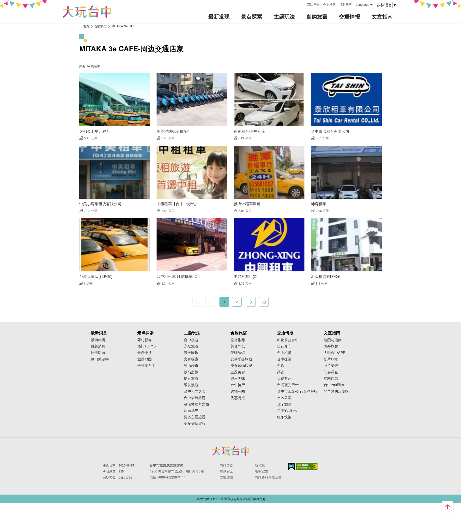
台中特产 (237, 385)
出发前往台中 (288, 340)
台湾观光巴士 (288, 385)
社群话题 (98, 353)
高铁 (280, 372)
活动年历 (98, 340)
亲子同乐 (191, 353)
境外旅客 (346, 4)
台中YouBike (287, 410)
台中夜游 (191, 340)
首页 (86, 26)
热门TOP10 (146, 346)
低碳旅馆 (237, 353)
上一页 (210, 302)
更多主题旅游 (195, 417)
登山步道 (191, 366)
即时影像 (144, 340)
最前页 (197, 302)
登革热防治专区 (336, 391)
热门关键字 (100, 359)
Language (362, 4)
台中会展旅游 (195, 398)
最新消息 (98, 346)
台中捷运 (284, 359)
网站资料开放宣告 (268, 477)
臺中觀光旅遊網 (86, 11)
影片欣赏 (331, 359)
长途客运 (284, 378)
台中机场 (284, 353)
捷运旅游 (191, 378)
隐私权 (260, 465)
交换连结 (226, 477)
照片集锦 (331, 366)
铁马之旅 (191, 372)
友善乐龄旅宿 (241, 359)
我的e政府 (291, 466)
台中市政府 (230, 451)
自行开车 (284, 346)
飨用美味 (237, 378)
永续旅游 (191, 346)
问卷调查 (331, 372)
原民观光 (191, 410)
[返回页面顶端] (447, 507)
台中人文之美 (195, 391)
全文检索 (329, 4)
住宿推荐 (237, 340)
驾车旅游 (284, 404)
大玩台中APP (334, 353)
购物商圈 (237, 391)
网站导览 (313, 4)
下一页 (251, 302)
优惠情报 (237, 398)
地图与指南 (333, 340)
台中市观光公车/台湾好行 (297, 391)
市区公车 (284, 398)
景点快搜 (144, 353)
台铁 (280, 366)
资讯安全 (226, 471)
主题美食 (237, 372)
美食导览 (237, 346)
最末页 (264, 302)
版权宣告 (261, 471)
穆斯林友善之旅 (196, 404)
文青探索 (191, 359)
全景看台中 (146, 366)
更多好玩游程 (195, 423)
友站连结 (331, 378)
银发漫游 (191, 385)
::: (301, 4)
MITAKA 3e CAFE (124, 26)
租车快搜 (284, 417)
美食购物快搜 (241, 366)
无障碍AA (307, 466)
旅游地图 (144, 359)
